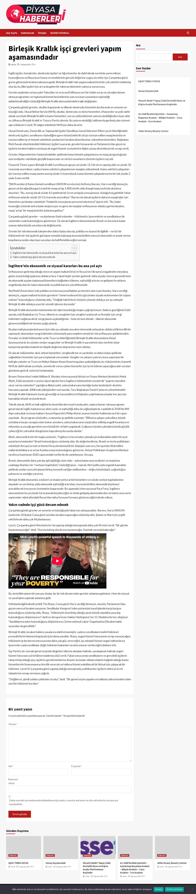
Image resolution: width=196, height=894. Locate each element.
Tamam (158, 889)
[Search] (188, 33)
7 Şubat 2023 (25, 64)
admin (13, 64)
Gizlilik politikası (174, 889)
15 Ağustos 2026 (61, 867)
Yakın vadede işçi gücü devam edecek (34, 257)
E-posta (76, 766)
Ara (138, 45)
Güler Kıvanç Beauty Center (153, 131)
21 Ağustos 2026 (24, 867)
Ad (10, 766)
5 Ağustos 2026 (135, 876)
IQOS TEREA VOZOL (149, 81)
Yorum (12, 724)
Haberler (13, 855)
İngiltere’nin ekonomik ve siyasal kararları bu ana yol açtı (44, 252)
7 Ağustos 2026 (98, 876)
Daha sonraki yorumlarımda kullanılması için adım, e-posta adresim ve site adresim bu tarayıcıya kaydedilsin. (63, 802)
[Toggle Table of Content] (73, 248)
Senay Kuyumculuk (148, 91)
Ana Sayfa (11, 32)
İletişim (42, 32)
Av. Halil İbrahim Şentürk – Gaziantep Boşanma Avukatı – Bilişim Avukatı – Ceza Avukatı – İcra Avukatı (160, 118)
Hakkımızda (27, 32)
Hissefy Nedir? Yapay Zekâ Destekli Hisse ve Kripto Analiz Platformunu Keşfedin (161, 102)
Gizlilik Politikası (59, 32)
